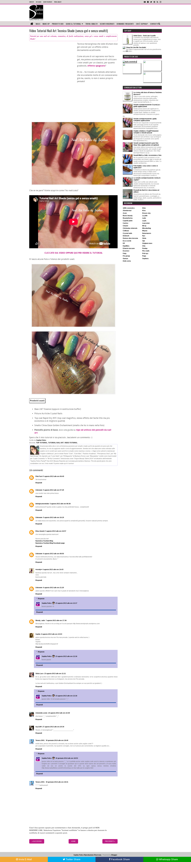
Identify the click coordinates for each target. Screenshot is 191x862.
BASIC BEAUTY (128, 216)
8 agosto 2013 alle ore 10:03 (51, 634)
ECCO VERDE (127, 241)
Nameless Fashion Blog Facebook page (50, 543)
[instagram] (160, 2)
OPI (143, 241)
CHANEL (125, 226)
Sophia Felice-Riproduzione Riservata (87, 855)
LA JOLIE (144, 216)
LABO (144, 218)
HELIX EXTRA (127, 261)
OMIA (144, 238)
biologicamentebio (42, 504)
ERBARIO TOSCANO (129, 248)
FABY (124, 253)
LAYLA (144, 221)
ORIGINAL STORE (147, 243)
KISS (144, 210)
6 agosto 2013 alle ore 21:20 (53, 587)
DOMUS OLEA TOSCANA (130, 238)
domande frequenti (125, 23)
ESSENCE (126, 251)
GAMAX (125, 258)
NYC (143, 236)
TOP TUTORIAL (41, 443)
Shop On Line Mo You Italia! (136, 47)
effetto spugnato (96, 66)
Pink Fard (38, 476)
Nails (38, 23)
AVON (125, 213)
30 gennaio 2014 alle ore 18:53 (66, 758)
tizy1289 (38, 727)
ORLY (143, 246)
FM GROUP (126, 256)
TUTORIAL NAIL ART (56, 443)
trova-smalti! (57, 2)
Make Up (46, 23)
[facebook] (148, 2)
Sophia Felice (47, 603)
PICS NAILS (145, 251)
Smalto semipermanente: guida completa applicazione (145, 119)
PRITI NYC (145, 253)
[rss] (157, 2)
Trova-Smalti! (91, 23)
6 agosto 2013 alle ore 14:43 (53, 569)
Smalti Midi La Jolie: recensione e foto (147, 155)
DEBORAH (126, 236)
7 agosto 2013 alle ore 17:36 (56, 620)
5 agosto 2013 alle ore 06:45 (53, 476)
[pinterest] (154, 2)
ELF (124, 243)
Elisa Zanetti (40, 531)
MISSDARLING (146, 228)
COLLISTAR (126, 231)
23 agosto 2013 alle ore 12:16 (66, 656)
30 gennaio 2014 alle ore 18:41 (57, 782)
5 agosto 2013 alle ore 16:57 (55, 531)
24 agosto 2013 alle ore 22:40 (59, 713)
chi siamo (38, 2)
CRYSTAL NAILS (127, 233)
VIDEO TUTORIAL (70, 443)
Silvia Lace (39, 673)
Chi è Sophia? (142, 23)
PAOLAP (144, 248)
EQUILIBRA (126, 246)
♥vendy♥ (38, 569)
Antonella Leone (41, 713)
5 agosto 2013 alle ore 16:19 (53, 517)
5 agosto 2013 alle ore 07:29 (53, 490)
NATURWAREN (146, 233)
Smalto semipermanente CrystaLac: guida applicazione (146, 105)
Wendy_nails (40, 620)
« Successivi (37, 841)
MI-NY (144, 226)
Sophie (38, 634)
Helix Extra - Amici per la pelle (144, 36)
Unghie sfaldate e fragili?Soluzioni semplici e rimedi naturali (145, 132)
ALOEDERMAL (127, 210)
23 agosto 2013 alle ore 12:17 (66, 603)
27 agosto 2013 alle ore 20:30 (53, 727)
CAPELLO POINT (127, 221)
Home (73, 841)
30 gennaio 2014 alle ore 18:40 (57, 740)
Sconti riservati (107, 23)
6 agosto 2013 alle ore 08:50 (53, 554)
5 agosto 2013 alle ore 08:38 (60, 504)
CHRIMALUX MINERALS (130, 228)
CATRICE (125, 223)
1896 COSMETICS (129, 208)
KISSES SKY (146, 213)
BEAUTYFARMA (128, 218)
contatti (31, 2)
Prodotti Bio (58, 23)
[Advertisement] (107, 13)
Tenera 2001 (40, 740)
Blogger (114, 855)
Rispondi (38, 483)
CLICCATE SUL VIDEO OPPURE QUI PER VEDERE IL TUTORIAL (73, 253)
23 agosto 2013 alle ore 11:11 (55, 673)
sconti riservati (47, 2)
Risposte (41, 599)
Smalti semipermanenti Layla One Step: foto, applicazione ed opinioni (146, 144)
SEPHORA (145, 258)
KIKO (144, 208)
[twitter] (151, 2)
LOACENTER (146, 223)
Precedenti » (110, 841)
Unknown (38, 490)
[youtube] (144, 2)
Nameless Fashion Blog (44, 541)
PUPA (144, 256)
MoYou (144, 231)
